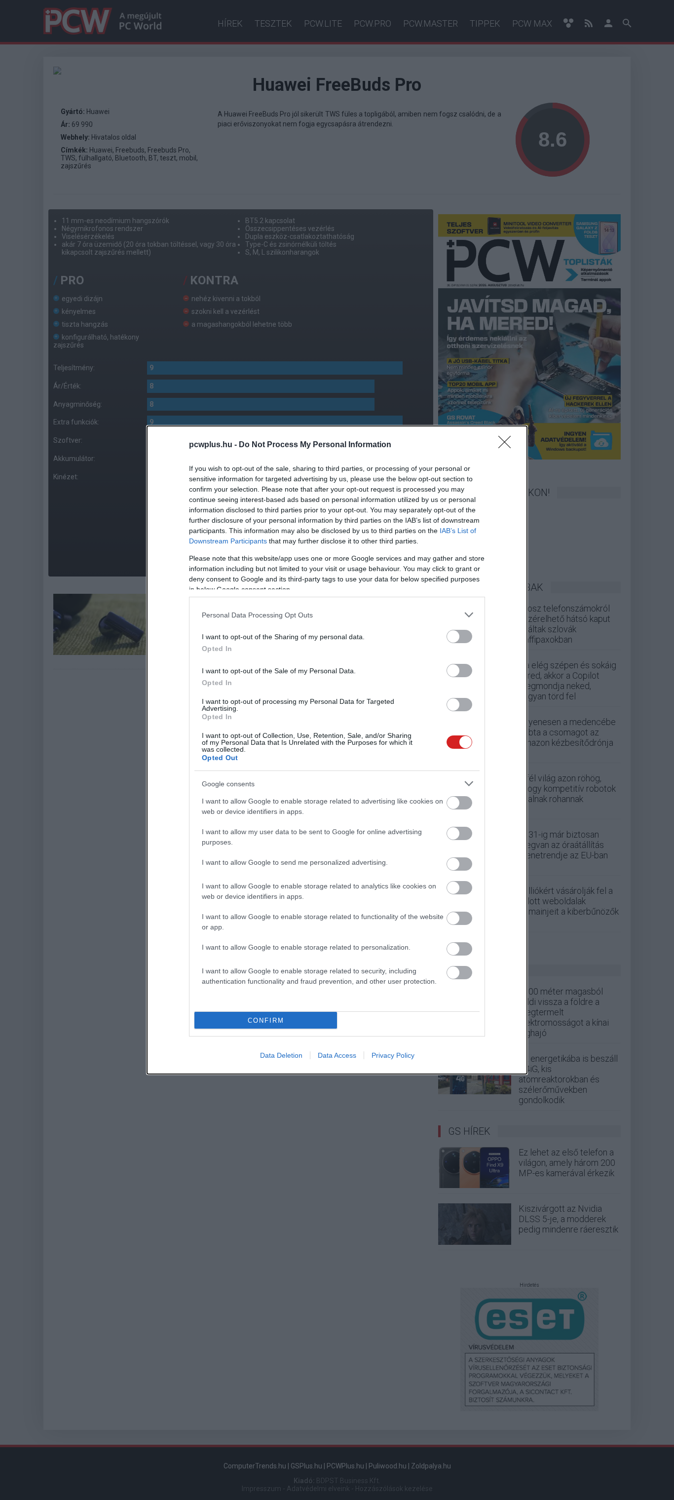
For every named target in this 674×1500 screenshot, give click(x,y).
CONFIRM (266, 1020)
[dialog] (337, 750)
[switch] (459, 636)
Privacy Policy (393, 1055)
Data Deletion (281, 1055)
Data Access (337, 1055)
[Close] (507, 445)
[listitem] (337, 615)
